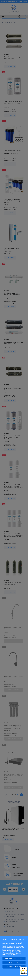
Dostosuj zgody (14, 962)
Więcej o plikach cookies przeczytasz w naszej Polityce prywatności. (12, 954)
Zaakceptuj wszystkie (14, 966)
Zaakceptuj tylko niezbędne (14, 958)
